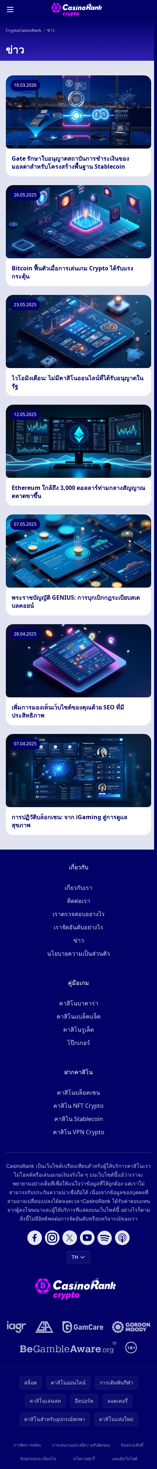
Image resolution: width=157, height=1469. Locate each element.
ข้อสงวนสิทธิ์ (132, 1445)
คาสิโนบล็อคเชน (78, 1092)
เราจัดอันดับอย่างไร (78, 927)
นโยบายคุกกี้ (84, 1458)
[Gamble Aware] (68, 1347)
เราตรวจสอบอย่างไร (79, 914)
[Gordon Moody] (131, 1327)
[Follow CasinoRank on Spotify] (104, 1237)
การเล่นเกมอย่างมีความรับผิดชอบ (81, 1445)
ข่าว (78, 940)
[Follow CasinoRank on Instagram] (52, 1237)
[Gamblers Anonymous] (44, 1327)
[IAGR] (16, 1327)
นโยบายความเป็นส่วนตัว (78, 953)
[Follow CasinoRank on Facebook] (34, 1237)
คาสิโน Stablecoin (78, 1119)
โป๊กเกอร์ (78, 1043)
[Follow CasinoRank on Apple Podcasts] (122, 1237)
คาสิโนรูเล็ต (78, 1030)
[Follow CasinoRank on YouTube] (87, 1237)
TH (75, 1256)
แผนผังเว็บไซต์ (124, 1458)
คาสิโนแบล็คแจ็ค (79, 1016)
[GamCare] (82, 1327)
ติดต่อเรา (78, 901)
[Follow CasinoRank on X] (69, 1237)
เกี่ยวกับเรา (78, 888)
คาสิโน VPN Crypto (78, 1132)
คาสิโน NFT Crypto (78, 1106)
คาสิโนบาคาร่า (78, 1003)
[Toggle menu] (10, 9)
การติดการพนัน (27, 1445)
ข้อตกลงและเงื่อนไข (38, 1458)
